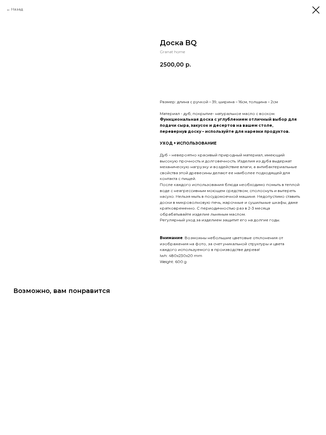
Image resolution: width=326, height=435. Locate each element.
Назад (17, 9)
